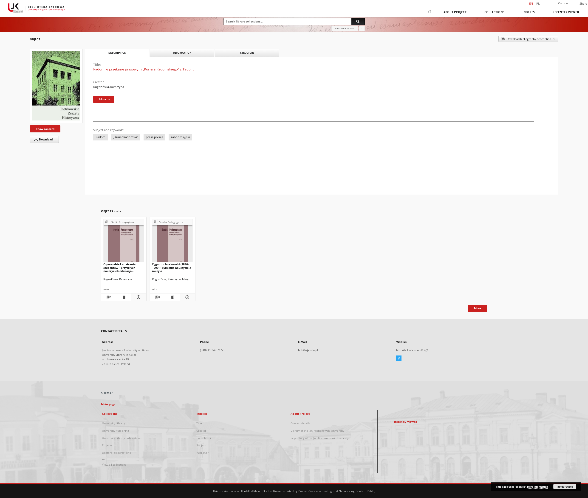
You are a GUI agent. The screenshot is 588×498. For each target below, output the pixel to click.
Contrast (564, 3)
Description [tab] (117, 52)
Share (583, 4)
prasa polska (154, 137)
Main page (108, 404)
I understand (565, 486)
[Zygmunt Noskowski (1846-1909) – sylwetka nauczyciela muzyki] (172, 241)
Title (199, 423)
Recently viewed (566, 12)
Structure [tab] (247, 52)
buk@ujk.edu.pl (308, 350)
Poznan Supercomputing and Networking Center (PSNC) (336, 491)
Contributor (203, 438)
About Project (455, 12)
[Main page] (429, 12)
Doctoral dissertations (116, 453)
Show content (45, 129)
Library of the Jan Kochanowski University (317, 431)
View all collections (114, 465)
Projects (107, 445)
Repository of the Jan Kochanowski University (320, 438)
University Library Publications (121, 438)
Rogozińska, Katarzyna (108, 87)
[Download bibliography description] (108, 297)
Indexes (529, 12)
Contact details (300, 423)
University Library (113, 423)
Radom (100, 137)
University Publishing (115, 431)
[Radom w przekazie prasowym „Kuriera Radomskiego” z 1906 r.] (56, 85)
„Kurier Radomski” (125, 137)
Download (45, 139)
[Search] (358, 21)
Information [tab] (182, 52)
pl (538, 3)
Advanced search (344, 28)
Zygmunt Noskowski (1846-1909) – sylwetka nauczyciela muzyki (171, 267)
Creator (201, 431)
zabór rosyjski (180, 137)
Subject (201, 445)
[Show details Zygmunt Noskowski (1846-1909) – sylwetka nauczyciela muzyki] (186, 297)
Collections (494, 12)
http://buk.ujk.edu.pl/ (410, 350)
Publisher (202, 453)
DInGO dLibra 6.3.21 (255, 491)
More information (537, 486)
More (477, 308)
